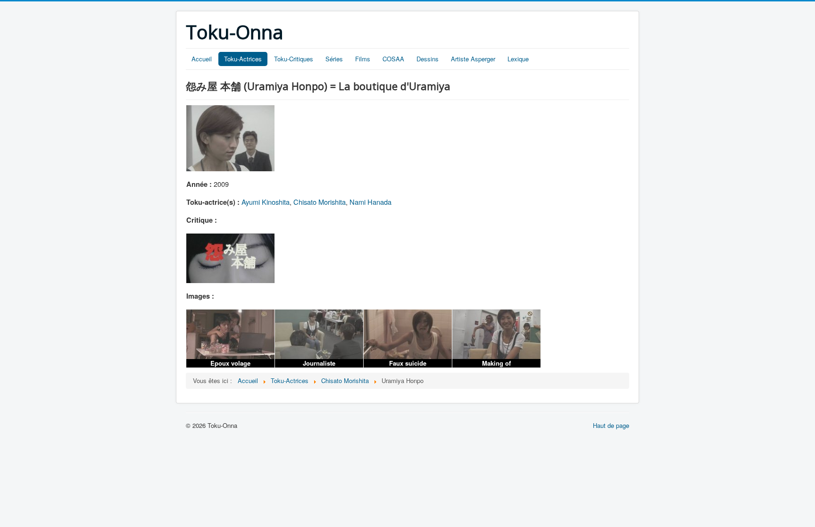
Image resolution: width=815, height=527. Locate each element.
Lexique (518, 58)
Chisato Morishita (319, 202)
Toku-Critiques (293, 58)
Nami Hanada (370, 202)
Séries (334, 58)
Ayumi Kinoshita (265, 202)
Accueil (201, 58)
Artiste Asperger (473, 58)
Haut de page (611, 425)
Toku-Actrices (243, 58)
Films (362, 58)
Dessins (427, 58)
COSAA (393, 58)
